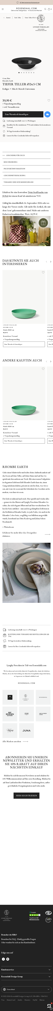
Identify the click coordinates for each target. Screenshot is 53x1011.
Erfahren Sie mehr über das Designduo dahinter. (19, 534)
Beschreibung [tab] (11, 162)
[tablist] (26, 169)
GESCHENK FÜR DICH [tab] (15, 155)
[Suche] (45, 9)
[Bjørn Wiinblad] (9, 730)
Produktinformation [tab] (14, 169)
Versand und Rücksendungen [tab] (18, 182)
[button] (19, 72)
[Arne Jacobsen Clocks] (43, 714)
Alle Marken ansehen (11, 741)
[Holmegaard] (26, 714)
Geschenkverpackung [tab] (15, 175)
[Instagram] (8, 959)
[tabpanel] (26, 219)
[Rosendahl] (43, 697)
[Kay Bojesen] (9, 714)
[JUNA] (26, 730)
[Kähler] (9, 697)
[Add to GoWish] (47, 114)
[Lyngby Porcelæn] (26, 697)
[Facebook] (3, 959)
